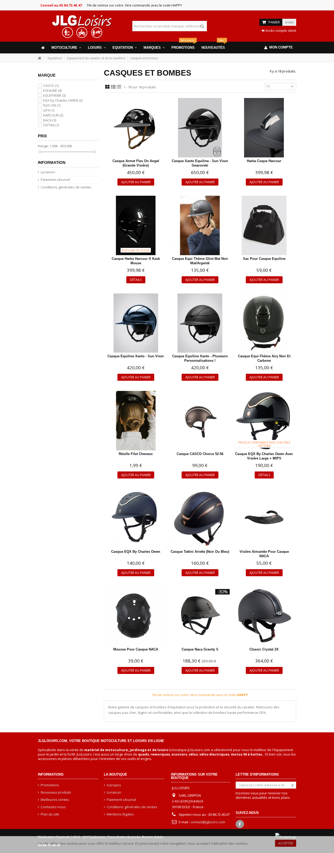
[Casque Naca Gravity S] (200, 616)
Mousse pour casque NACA (135, 649)
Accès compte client (280, 30)
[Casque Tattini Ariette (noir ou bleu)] (200, 518)
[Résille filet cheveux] (136, 420)
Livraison (48, 172)
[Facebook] (240, 824)
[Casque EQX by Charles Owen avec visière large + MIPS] (264, 420)
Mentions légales (120, 814)
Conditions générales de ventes (66, 187)
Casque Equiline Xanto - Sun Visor (136, 356)
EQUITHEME (54, 95)
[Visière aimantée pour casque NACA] (264, 518)
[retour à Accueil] (39, 58)
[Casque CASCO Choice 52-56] (200, 420)
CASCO (50, 85)
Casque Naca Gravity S (200, 649)
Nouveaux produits (56, 792)
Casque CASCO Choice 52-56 (200, 454)
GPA (48, 110)
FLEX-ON (52, 105)
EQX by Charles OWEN (62, 100)
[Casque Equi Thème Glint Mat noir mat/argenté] (200, 225)
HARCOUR (53, 115)
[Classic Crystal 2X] (264, 616)
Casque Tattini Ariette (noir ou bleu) (200, 552)
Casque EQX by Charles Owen (135, 552)
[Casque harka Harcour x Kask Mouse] (136, 225)
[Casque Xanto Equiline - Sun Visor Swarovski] (200, 127)
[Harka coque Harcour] (264, 127)
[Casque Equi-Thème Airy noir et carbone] (264, 323)
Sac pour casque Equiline (264, 259)
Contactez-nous (53, 807)
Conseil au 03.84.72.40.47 (61, 5)
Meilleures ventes (55, 799)
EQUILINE (52, 90)
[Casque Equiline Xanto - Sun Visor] (136, 323)
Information (51, 162)
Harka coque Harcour (264, 161)
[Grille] (107, 87)
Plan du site (50, 814)
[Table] (119, 87)
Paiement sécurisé (55, 179)
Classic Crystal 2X (264, 649)
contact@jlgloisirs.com (207, 822)
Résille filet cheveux (136, 454)
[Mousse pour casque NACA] (136, 616)
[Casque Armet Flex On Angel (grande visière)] (136, 127)
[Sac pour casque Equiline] (264, 225)
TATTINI (51, 125)
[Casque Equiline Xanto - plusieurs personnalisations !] (200, 323)
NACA (49, 120)
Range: (43, 146)
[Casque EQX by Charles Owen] (136, 518)
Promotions (50, 785)
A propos (114, 785)
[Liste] (113, 87)
